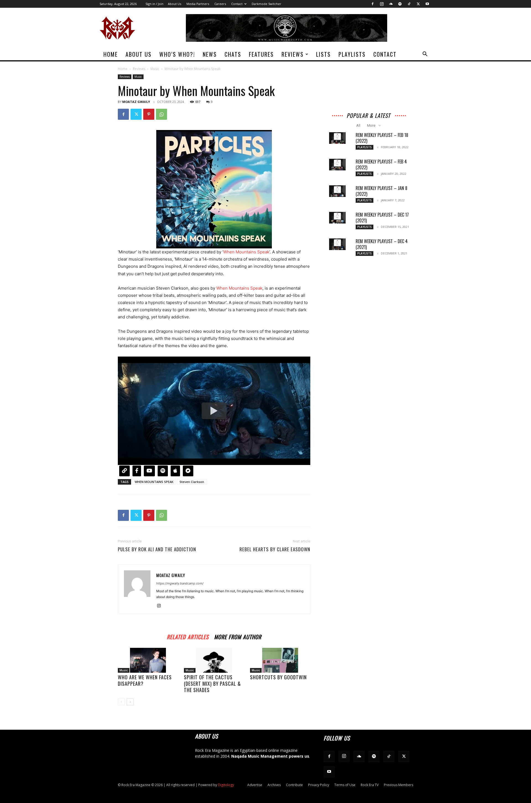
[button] (424, 54)
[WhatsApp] (161, 114)
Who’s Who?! (177, 54)
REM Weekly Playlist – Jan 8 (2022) (381, 191)
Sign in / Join (154, 4)
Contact (237, 4)
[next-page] (130, 701)
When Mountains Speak (246, 251)
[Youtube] (427, 4)
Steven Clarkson (191, 482)
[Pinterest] (148, 114)
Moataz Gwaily (136, 102)
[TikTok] (409, 4)
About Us (174, 4)
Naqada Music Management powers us (270, 756)
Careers (220, 4)
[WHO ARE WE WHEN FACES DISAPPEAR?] (148, 660)
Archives (274, 785)
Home (110, 54)
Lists (323, 54)
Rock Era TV (370, 785)
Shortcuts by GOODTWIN (278, 677)
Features (261, 54)
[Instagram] (382, 4)
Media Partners (197, 4)
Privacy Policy (318, 785)
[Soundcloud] (391, 4)
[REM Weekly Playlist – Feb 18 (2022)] (337, 138)
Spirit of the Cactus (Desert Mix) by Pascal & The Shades (212, 683)
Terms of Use (344, 785)
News (210, 54)
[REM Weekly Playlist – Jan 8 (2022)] (337, 191)
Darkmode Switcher (266, 4)
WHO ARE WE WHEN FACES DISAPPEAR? (145, 680)
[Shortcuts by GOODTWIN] (280, 660)
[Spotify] (400, 4)
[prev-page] (121, 701)
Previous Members (398, 785)
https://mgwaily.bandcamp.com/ (180, 583)
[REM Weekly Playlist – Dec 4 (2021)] (337, 244)
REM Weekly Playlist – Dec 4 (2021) (382, 244)
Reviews (293, 54)
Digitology (226, 785)
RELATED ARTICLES (188, 636)
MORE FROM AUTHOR (237, 636)
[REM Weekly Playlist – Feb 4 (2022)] (337, 164)
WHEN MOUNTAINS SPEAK (154, 482)
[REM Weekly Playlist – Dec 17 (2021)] (337, 218)
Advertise (254, 785)
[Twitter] (418, 4)
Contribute (294, 785)
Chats (233, 54)
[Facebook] (372, 4)
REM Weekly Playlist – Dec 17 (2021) (382, 217)
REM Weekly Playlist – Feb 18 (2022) (382, 138)
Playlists (352, 54)
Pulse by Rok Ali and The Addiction (157, 549)
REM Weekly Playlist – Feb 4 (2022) (381, 164)
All (358, 125)
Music (154, 68)
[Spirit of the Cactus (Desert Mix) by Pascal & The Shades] (214, 660)
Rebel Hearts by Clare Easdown (275, 549)
